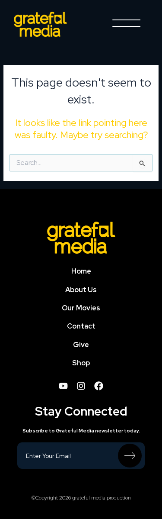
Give (81, 344)
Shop (81, 362)
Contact (81, 326)
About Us (81, 289)
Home (81, 271)
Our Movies (81, 308)
